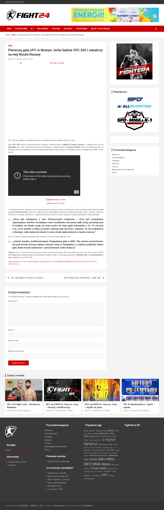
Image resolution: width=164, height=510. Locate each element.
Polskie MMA (21, 29)
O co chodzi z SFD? (55, 489)
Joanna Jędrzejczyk (98, 450)
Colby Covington (88, 434)
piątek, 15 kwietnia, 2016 (17, 59)
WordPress (88, 506)
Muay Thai (114, 465)
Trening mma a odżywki (57, 473)
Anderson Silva (101, 431)
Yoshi (30, 59)
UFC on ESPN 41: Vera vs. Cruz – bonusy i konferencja (62, 406)
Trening (115, 166)
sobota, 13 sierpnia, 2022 (94, 410)
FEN (103, 440)
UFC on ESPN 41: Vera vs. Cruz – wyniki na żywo (101, 406)
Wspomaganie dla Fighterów (123, 169)
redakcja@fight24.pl (18, 450)
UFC (88, 262)
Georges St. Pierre (95, 447)
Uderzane (115, 163)
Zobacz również (15, 375)
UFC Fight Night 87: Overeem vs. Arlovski (27, 278)
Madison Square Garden (42, 262)
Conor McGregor (101, 433)
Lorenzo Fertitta (26, 262)
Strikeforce (107, 471)
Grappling (115, 160)
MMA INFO (61, 262)
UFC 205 (93, 262)
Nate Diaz (87, 469)
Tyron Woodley (96, 475)
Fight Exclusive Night (105, 444)
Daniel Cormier (95, 436)
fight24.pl (16, 262)
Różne (114, 172)
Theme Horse (59, 506)
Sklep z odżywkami (100, 29)
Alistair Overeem (89, 431)
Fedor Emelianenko (95, 440)
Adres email (13, 340)
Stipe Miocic (99, 471)
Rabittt (70, 410)
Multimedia (42, 29)
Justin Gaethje (102, 453)
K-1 (32, 29)
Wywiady (68, 29)
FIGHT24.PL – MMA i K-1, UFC (31, 506)
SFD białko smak (54, 486)
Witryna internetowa (16, 351)
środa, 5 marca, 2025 (15, 410)
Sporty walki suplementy (57, 483)
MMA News (70, 262)
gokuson (27, 410)
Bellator (111, 430)
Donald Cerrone (106, 436)
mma (54, 262)
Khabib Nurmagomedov (98, 455)
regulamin (12, 465)
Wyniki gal (115, 154)
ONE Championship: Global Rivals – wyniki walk (82, 278)
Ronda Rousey (80, 262)
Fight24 (110, 439)
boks (117, 431)
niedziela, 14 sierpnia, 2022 (56, 410)
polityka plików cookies (17, 462)
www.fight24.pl (89, 479)
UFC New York (13, 264)
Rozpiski (56, 29)
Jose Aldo (94, 453)
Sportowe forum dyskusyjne (59, 461)
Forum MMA (81, 29)
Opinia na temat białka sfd (58, 476)
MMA (9, 29)
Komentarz (13, 301)
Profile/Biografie (118, 157)
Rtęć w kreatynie (54, 479)
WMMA (111, 475)
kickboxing (113, 455)
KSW (86, 459)
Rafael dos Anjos (113, 469)
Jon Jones (110, 450)
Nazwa (11, 330)
